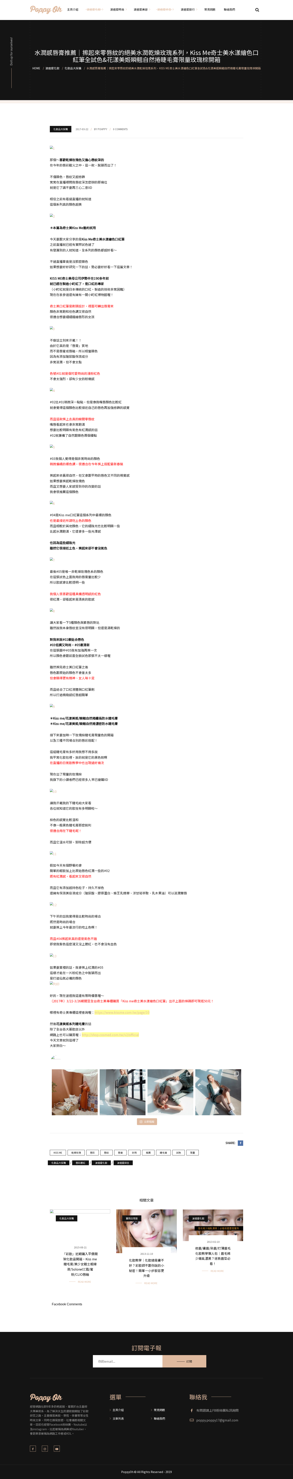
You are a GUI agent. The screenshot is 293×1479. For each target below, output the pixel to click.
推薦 (148, 1152)
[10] (53, 790)
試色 (178, 1152)
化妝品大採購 (60, 129)
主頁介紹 (118, 1410)
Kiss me (58, 1152)
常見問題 (159, 1410)
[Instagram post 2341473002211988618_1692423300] (123, 1092)
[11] (53, 853)
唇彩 (92, 1152)
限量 (192, 1152)
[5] (52, 446)
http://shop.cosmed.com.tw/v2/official (110, 1034)
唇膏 (120, 1152)
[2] (52, 215)
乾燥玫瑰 (76, 1152)
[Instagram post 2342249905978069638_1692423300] (75, 1092)
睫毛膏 (163, 1152)
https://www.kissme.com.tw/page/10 (121, 1012)
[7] (52, 559)
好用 (134, 1152)
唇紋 (106, 1152)
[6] (52, 503)
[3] (52, 328)
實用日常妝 (132, 1218)
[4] (52, 390)
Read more (84, 1281)
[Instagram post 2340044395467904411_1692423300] (170, 1092)
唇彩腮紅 (80, 1162)
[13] (53, 955)
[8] (52, 610)
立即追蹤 (149, 1121)
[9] (52, 706)
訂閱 (189, 1361)
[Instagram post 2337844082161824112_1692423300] (218, 1092)
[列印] (54, 983)
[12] (53, 904)
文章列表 (118, 1418)
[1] (52, 148)
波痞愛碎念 (123, 1162)
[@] (62, 1060)
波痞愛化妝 (101, 1162)
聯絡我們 (159, 1418)
